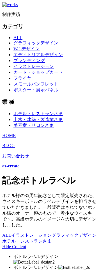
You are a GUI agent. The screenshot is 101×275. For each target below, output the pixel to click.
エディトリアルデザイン (38, 54)
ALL (17, 37)
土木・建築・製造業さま (38, 119)
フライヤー (24, 78)
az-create (10, 165)
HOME (9, 135)
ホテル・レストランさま (38, 113)
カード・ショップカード (38, 72)
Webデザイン (26, 48)
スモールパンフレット (35, 84)
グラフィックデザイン (35, 43)
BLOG (8, 145)
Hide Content (14, 246)
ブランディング (29, 60)
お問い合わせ (15, 155)
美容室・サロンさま (33, 125)
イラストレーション (33, 66)
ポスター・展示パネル (35, 89)
